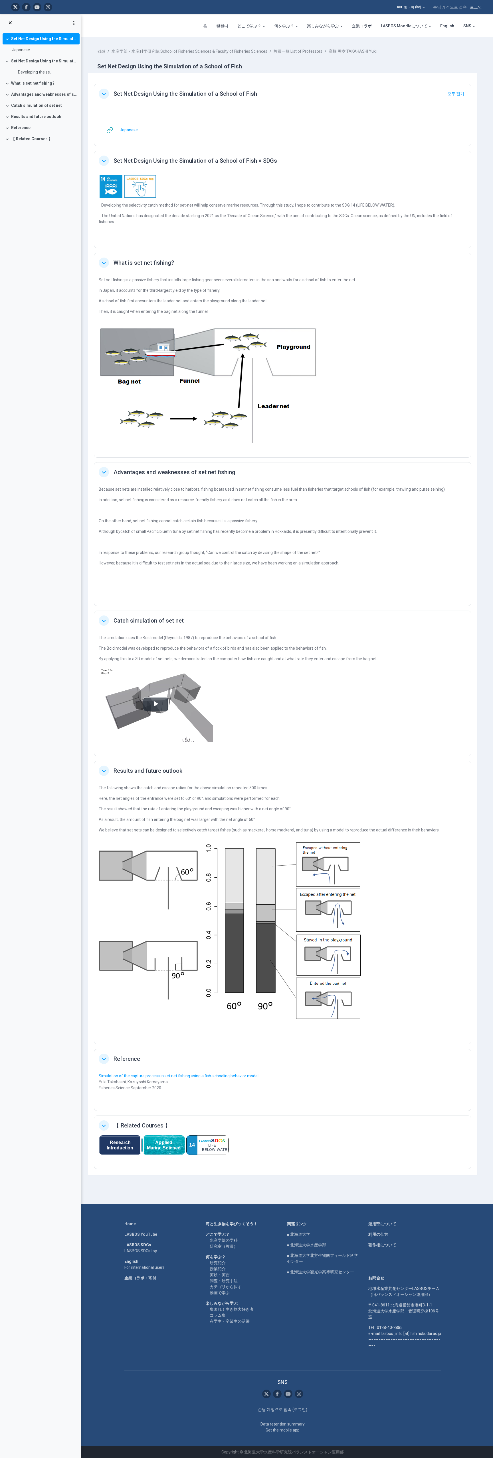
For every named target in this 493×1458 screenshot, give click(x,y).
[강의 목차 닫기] (10, 23)
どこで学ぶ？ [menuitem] (249, 26)
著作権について (382, 1245)
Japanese (21, 50)
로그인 (476, 7)
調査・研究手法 (224, 1280)
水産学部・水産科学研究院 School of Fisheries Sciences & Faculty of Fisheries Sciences (189, 51)
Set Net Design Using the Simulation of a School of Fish (44, 38)
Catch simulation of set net (36, 105)
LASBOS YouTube (140, 1234)
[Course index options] (74, 23)
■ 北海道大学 (298, 1234)
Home (130, 1224)
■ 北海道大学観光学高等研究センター (320, 1272)
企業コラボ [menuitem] (362, 26)
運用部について (382, 1224)
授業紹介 (218, 1269)
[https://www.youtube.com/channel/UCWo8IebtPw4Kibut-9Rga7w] (37, 7)
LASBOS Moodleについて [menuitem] (404, 26)
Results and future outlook (36, 116)
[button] (411, 7)
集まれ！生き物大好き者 (232, 1309)
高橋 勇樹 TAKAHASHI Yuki (353, 51)
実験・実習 (220, 1275)
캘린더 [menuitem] (222, 26)
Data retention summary (282, 1424)
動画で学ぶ (220, 1292)
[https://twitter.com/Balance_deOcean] (15, 7)
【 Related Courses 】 (31, 138)
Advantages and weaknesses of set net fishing (44, 94)
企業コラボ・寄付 (140, 1278)
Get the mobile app (283, 1430)
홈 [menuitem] (205, 26)
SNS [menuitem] (467, 26)
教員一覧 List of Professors (298, 51)
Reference (21, 127)
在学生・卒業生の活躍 (230, 1321)
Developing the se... (32, 72)
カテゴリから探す (226, 1286)
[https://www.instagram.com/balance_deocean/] (48, 7)
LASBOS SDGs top (140, 1251)
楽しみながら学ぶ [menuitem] (323, 26)
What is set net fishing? (32, 83)
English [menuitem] (447, 26)
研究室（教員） (224, 1246)
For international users (144, 1267)
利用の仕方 (378, 1234)
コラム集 (218, 1315)
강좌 (101, 51)
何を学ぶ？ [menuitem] (284, 26)
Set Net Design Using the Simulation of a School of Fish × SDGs (44, 61)
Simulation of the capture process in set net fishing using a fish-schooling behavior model (179, 1076)
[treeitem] (40, 44)
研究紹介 (218, 1263)
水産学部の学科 (224, 1240)
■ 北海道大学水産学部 (306, 1245)
